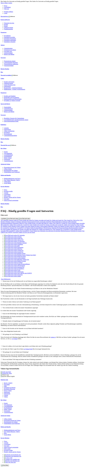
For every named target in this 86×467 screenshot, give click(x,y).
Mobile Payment (64, 226)
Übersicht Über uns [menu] (5, 145)
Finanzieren (16, 223)
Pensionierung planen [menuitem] (9, 61)
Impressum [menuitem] (7, 392)
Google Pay (26, 225)
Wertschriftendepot (57, 222)
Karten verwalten (36, 223)
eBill (69, 222)
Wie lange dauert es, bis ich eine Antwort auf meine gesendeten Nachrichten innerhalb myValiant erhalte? (30, 296)
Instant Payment (35, 226)
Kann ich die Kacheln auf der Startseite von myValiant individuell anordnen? (23, 328)
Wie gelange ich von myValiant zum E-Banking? (16, 352)
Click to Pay (76, 220)
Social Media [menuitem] (7, 183)
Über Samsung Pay (58, 229)
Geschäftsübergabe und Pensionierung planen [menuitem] (16, 119)
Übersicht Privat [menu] (5, 16)
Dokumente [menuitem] (7, 393)
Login (5, 13)
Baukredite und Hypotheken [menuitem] (11, 97)
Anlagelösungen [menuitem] (8, 108)
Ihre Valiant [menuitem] (3, 148)
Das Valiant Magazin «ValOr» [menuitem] (12, 180)
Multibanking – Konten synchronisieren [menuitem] (14, 89)
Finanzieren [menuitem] (3, 32)
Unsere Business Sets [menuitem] (9, 85)
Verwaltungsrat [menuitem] (8, 153)
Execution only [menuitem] (8, 51)
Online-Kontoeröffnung (36, 228)
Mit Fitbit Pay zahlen (47, 223)
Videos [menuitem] (6, 396)
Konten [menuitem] (6, 24)
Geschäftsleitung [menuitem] (8, 155)
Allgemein (24, 222)
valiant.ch (53, 337)
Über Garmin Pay (18, 225)
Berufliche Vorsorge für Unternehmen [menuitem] (14, 118)
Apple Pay (16, 220)
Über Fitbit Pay (57, 223)
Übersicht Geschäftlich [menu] (6, 75)
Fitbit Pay (22, 223)
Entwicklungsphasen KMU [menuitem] (11, 121)
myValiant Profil (28, 349)
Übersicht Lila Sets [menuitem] (9, 23)
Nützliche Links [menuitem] (4, 379)
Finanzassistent (31, 222)
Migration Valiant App (54, 226)
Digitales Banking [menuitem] (5, 69)
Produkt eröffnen (8, 11)
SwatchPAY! (21, 228)
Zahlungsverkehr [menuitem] (8, 27)
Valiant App (36, 231)
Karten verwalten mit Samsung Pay (29, 229)
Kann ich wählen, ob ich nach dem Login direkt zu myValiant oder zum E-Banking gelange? (27, 346)
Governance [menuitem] (7, 194)
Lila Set (25, 232)
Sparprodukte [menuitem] (7, 107)
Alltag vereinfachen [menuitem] (9, 131)
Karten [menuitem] (6, 26)
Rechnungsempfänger (7, 223)
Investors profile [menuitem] (8, 191)
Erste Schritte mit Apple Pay (27, 220)
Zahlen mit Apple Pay (58, 220)
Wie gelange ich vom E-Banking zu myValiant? (15, 334)
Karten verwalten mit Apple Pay (43, 220)
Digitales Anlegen (10, 222)
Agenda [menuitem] (6, 193)
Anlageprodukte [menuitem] (8, 53)
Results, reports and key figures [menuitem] (12, 197)
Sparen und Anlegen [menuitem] (5, 103)
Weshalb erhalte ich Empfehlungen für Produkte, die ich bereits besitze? (22, 321)
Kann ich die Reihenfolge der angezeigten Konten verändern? (19, 313)
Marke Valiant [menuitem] (8, 158)
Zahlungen (65, 222)
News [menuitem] (5, 189)
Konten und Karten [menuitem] (5, 19)
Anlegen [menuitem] (3, 45)
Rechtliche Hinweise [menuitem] (9, 389)
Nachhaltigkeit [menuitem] (8, 156)
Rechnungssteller (73, 228)
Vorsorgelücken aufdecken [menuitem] (11, 64)
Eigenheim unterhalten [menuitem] (10, 40)
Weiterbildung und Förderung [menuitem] (12, 172)
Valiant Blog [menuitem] (7, 181)
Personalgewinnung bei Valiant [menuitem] (12, 167)
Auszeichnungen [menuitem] (8, 161)
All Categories (5, 220)
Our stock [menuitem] (6, 199)
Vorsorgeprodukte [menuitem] (9, 65)
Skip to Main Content (6, 3)
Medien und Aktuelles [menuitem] (6, 175)
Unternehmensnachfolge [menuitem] (10, 135)
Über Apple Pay (68, 220)
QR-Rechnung (47, 228)
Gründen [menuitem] (6, 128)
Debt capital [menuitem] (7, 196)
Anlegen (11, 220)
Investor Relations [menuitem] (5, 186)
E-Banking (18, 222)
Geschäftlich (7, 7)
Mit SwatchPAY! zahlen (12, 231)
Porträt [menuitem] (6, 151)
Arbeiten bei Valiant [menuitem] (5, 164)
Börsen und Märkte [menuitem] (9, 54)
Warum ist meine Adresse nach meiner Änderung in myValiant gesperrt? (22, 302)
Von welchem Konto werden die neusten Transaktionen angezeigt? (20, 307)
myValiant (3, 218)
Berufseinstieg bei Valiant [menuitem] (11, 170)
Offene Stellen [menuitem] (8, 169)
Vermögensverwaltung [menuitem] (10, 50)
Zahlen (21, 232)
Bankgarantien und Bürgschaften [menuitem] (13, 99)
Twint (31, 231)
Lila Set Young (31, 232)
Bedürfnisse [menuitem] (3, 124)
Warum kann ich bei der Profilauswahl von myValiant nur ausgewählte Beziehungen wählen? (27, 281)
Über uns (6, 9)
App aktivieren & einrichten (53, 231)
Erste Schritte (28, 223)
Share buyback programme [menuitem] (11, 200)
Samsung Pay (13, 228)
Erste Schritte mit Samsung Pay (11, 229)
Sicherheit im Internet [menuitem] (9, 387)
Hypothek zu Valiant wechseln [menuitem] (12, 100)
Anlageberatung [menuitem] (8, 48)
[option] (14, 235)
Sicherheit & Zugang (76, 231)
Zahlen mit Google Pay (70, 225)
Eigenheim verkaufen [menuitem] (9, 41)
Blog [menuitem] (2, 72)
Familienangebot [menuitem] (8, 29)
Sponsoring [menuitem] (7, 159)
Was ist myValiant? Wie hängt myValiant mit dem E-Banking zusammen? (22, 359)
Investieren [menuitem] (7, 132)
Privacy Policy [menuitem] (8, 390)
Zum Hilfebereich (5, 279)
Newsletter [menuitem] (7, 384)
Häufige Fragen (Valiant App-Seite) (21, 226)
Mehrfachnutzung (65, 231)
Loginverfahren (44, 226)
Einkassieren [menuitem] (7, 86)
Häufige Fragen (7, 226)
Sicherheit (49, 222)
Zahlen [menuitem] (2, 78)
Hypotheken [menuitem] (7, 35)
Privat (5, 5)
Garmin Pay (64, 223)
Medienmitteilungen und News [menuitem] (12, 178)
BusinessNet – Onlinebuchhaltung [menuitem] (13, 88)
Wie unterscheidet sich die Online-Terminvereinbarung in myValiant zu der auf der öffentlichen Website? (30, 288)
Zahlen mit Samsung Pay (46, 229)
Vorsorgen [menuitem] (3, 57)
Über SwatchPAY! (24, 231)
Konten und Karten (41, 222)
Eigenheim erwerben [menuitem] (9, 37)
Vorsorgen (16, 232)
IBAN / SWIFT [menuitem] (8, 383)
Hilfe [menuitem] (5, 386)
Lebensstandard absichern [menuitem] (11, 62)
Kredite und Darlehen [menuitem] (10, 96)
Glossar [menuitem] (6, 395)
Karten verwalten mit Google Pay (55, 225)
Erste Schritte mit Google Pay (38, 225)
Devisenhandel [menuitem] (8, 134)
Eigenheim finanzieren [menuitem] (10, 38)
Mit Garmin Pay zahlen (7, 225)
